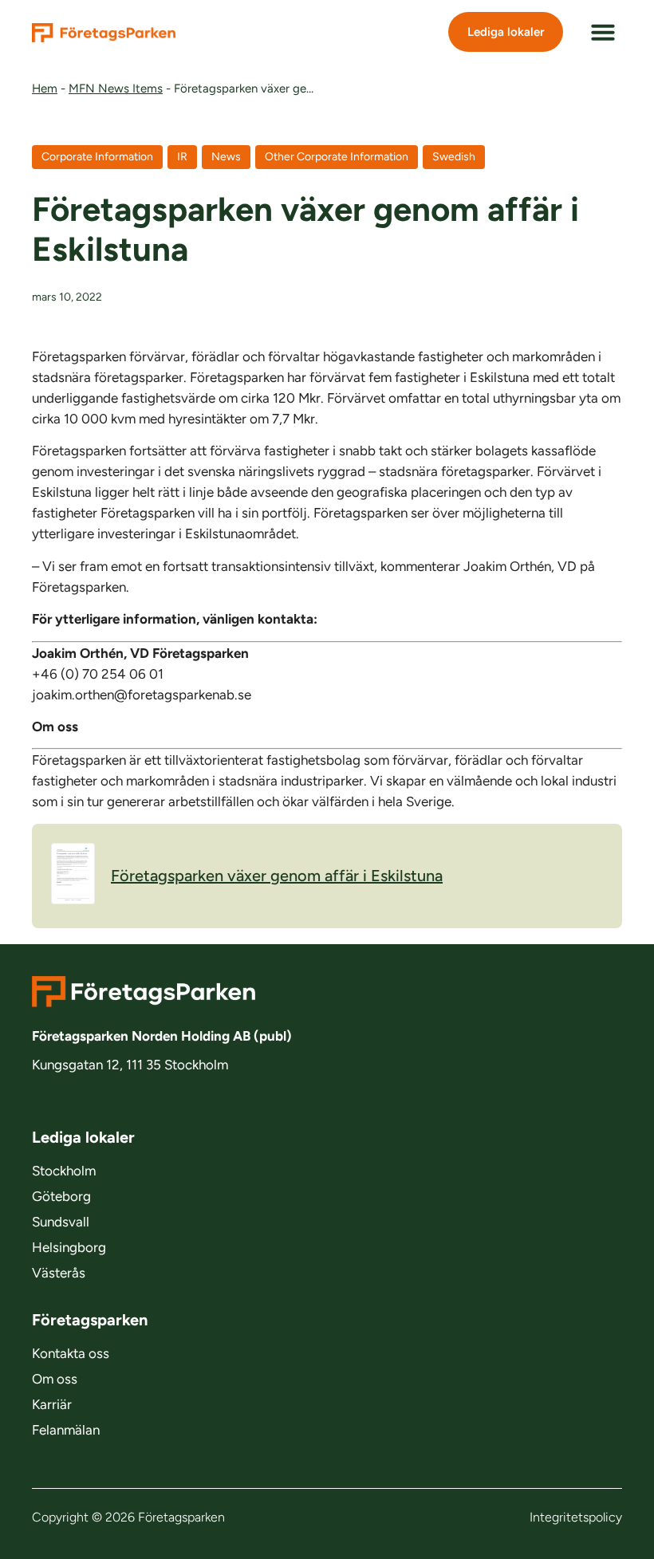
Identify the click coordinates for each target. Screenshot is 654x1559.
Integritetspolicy (576, 1517)
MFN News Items (116, 88)
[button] (603, 32)
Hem (44, 88)
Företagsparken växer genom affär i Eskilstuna (277, 875)
